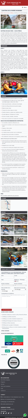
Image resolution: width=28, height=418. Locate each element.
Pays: (2, 279)
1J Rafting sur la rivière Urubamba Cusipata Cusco (12, 318)
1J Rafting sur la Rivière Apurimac (9, 316)
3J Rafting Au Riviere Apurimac (8, 323)
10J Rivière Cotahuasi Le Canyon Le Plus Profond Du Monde (14, 314)
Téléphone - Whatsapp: (19, 279)
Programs (3, 382)
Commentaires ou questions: (7, 293)
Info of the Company (5, 379)
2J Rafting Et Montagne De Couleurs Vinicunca (11, 320)
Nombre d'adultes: (5, 283)
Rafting (11, 12)
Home (2, 12)
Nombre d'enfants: (18, 283)
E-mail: (15, 275)
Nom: (2, 275)
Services (2, 384)
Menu (25, 7)
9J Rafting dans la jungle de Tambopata (10, 325)
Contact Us (3, 390)
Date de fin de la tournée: (19, 287)
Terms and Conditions (5, 386)
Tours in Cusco (7, 12)
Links (2, 388)
